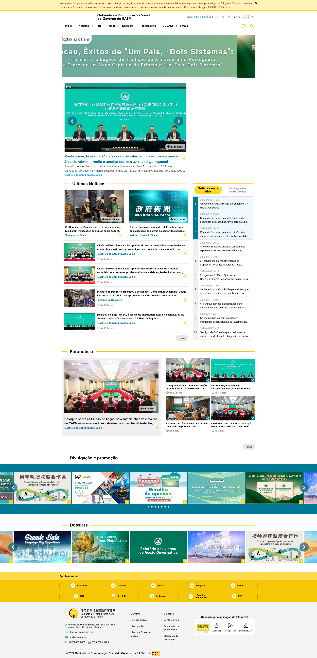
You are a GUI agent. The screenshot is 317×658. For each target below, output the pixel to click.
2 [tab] (152, 507)
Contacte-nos (171, 620)
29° (241, 17)
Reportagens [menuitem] (148, 25)
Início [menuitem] (68, 25)
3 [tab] (155, 507)
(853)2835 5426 (100, 642)
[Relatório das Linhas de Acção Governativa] (158, 547)
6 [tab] (165, 507)
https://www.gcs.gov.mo (81, 632)
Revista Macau (139, 620)
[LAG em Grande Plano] (217, 547)
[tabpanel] (158, 488)
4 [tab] (158, 507)
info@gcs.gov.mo (78, 637)
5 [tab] (161, 507)
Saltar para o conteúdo (199, 16)
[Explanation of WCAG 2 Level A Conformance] (153, 653)
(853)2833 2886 (77, 642)
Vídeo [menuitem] (112, 25)
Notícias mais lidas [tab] (208, 190)
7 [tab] (168, 507)
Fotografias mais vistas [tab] (238, 190)
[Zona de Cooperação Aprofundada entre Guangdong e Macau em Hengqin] (275, 547)
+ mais (181, 338)
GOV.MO (135, 613)
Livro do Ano (138, 626)
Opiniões (169, 613)
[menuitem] (83, 26)
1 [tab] (148, 507)
